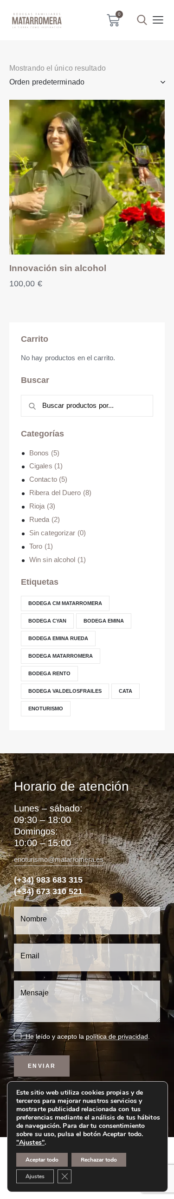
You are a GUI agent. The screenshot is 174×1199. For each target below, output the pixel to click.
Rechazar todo (99, 1159)
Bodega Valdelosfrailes (65, 691)
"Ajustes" (30, 1142)
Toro (35, 546)
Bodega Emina (104, 621)
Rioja (37, 506)
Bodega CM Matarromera (65, 603)
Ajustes (35, 1176)
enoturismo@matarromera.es (58, 859)
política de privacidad (117, 1036)
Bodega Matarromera (60, 656)
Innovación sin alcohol (57, 268)
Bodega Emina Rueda (58, 638)
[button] (158, 20)
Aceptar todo (42, 1159)
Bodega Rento (49, 673)
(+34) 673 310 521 (48, 891)
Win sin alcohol (52, 559)
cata (125, 691)
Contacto (43, 479)
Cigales (40, 466)
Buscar (29, 406)
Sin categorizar (52, 533)
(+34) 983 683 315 (48, 879)
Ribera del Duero (55, 493)
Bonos (39, 453)
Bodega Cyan (47, 621)
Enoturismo (45, 708)
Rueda (39, 519)
